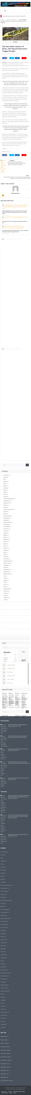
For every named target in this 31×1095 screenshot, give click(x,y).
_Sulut (5, 599)
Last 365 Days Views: (6, 1060)
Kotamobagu (6, 524)
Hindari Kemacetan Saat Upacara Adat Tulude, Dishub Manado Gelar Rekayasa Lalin (19, 762)
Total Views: (4, 1063)
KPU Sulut (6, 531)
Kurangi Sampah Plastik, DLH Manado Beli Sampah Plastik (18, 778)
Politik (5, 578)
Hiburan (5, 507)
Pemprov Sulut (7, 563)
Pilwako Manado (7, 573)
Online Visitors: (4, 1036)
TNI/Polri (5, 591)
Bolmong (5, 488)
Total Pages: (4, 1077)
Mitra (5, 546)
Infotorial (5, 511)
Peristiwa (5, 567)
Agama (5, 477)
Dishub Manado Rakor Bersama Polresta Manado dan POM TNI (18, 749)
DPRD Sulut (6, 503)
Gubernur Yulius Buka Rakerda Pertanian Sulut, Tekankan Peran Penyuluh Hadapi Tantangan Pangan (18, 816)
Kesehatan (6, 520)
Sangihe (5, 580)
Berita (5, 483)
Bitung (5, 485)
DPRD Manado (7, 501)
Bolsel (5, 492)
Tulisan (5, 595)
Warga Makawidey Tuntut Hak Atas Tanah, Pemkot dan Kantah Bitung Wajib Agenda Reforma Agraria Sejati (14, 212)
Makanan (6, 535)
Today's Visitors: (5, 1043)
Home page (4, 1091)
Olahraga (5, 550)
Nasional (5, 548)
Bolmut (5, 490)
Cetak (23, 54)
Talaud (5, 586)
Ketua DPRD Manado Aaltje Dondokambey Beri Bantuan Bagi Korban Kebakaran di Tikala (16, 163)
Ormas (5, 554)
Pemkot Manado (7, 561)
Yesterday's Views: (5, 1046)
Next (27, 175)
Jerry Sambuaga (7, 515)
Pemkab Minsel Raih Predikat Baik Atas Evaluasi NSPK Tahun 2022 (17, 725)
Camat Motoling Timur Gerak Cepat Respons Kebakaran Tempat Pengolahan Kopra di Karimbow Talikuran (19, 797)
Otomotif (5, 556)
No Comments (15, 54)
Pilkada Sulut (6, 571)
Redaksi (10, 1091)
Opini (5, 552)
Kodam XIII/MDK (7, 522)
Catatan (5, 496)
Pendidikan (6, 565)
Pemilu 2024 (6, 558)
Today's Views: (4, 1040)
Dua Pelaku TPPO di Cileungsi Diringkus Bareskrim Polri (14, 222)
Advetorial (6, 475)
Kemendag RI (6, 518)
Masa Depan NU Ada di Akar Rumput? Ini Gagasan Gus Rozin (18, 835)
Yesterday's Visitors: (6, 1050)
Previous (12, 160)
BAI (4, 479)
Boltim (5, 494)
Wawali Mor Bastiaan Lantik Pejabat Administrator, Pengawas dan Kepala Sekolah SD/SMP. (17, 177)
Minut (5, 543)
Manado (5, 537)
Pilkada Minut (6, 569)
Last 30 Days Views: (6, 1056)
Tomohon (6, 593)
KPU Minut (6, 528)
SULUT (5, 584)
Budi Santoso (9, 53)
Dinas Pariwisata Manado (9, 498)
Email (28, 54)
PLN (4, 576)
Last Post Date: (4, 1080)
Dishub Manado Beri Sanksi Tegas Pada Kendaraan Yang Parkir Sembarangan (17, 736)
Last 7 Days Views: (5, 1053)
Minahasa (6, 539)
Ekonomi (5, 505)
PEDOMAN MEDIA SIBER (19, 1091)
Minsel (5, 541)
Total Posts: (3, 1073)
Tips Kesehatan (7, 589)
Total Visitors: (4, 1067)
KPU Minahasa (7, 526)
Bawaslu (5, 481)
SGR (4, 582)
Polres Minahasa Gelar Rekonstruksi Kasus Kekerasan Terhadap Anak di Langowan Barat (15, 231)
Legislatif (5, 533)
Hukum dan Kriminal (7, 54)
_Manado (6, 597)
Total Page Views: (5, 1070)
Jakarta (5, 513)
